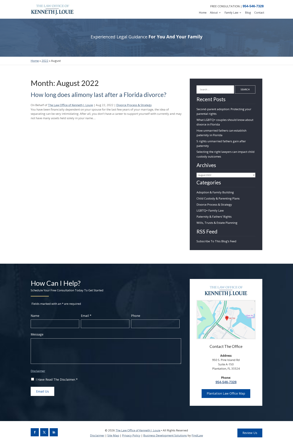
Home (203, 12)
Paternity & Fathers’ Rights (214, 217)
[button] (289, 420)
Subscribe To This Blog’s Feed (216, 241)
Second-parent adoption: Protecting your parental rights (224, 111)
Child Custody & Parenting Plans (218, 198)
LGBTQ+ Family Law (210, 210)
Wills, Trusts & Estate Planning (217, 223)
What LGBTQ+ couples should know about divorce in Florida (225, 122)
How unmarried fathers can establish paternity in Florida (221, 133)
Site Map (113, 435)
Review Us (249, 433)
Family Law (231, 12)
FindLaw (197, 435)
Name (35, 316)
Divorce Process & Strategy (134, 105)
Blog (248, 12)
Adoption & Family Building (215, 192)
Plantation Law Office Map (226, 393)
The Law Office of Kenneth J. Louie (70, 105)
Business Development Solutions (165, 435)
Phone (135, 316)
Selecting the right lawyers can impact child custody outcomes (226, 154)
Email (86, 316)
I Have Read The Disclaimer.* (57, 379)
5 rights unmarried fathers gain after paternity (221, 143)
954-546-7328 (253, 6)
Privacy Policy (131, 435)
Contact (259, 12)
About (214, 12)
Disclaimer (38, 371)
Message (37, 334)
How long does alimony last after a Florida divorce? (98, 94)
